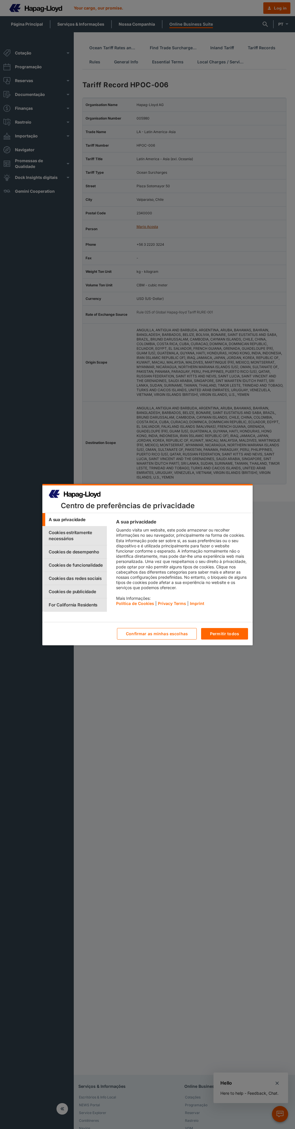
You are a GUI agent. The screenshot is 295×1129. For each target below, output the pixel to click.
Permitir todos (224, 633)
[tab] (74, 519)
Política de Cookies (135, 603)
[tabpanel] (182, 564)
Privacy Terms (172, 603)
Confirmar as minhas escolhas (157, 633)
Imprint (197, 603)
